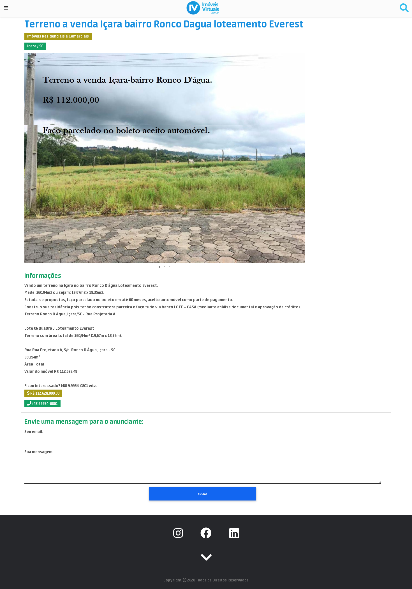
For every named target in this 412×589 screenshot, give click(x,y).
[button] (299, 157)
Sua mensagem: (38, 451)
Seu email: (33, 431)
